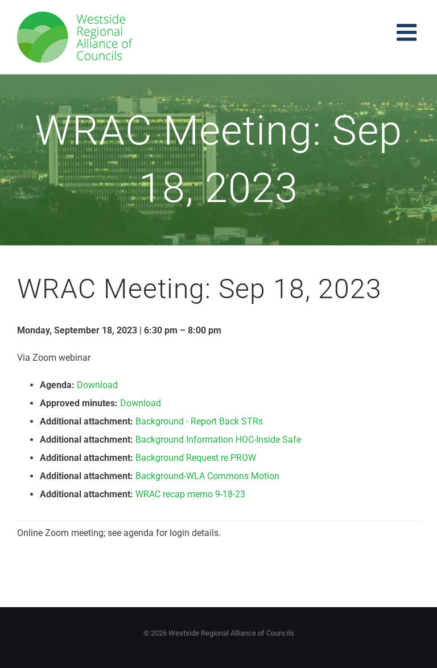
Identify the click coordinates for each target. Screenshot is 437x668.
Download (97, 385)
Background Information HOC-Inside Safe (218, 439)
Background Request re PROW (195, 457)
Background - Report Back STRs (199, 421)
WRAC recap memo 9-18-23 (190, 494)
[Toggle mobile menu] (408, 32)
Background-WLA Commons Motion (207, 476)
